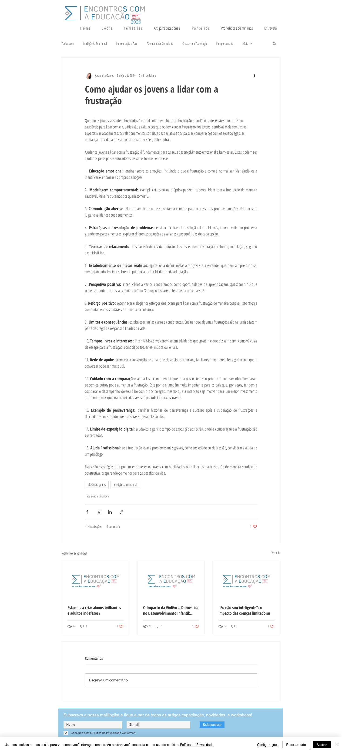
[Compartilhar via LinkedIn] (110, 512)
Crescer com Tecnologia (194, 43)
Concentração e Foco (126, 43)
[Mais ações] (254, 75)
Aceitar (322, 744)
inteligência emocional (125, 484)
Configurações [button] (267, 744)
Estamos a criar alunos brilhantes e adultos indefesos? (94, 610)
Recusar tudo (296, 744)
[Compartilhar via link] (121, 512)
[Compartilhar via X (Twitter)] (98, 512)
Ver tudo (276, 552)
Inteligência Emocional (95, 43)
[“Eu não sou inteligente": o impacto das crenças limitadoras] (246, 580)
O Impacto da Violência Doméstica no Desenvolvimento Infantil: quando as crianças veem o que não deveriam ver (170, 610)
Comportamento (224, 43)
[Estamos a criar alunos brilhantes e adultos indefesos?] (95, 580)
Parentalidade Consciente (160, 43)
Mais (245, 43)
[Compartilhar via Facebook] (87, 512)
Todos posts (68, 43)
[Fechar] (336, 744)
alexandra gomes (97, 484)
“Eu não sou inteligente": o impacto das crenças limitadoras (244, 610)
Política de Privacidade (197, 744)
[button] (136, 28)
